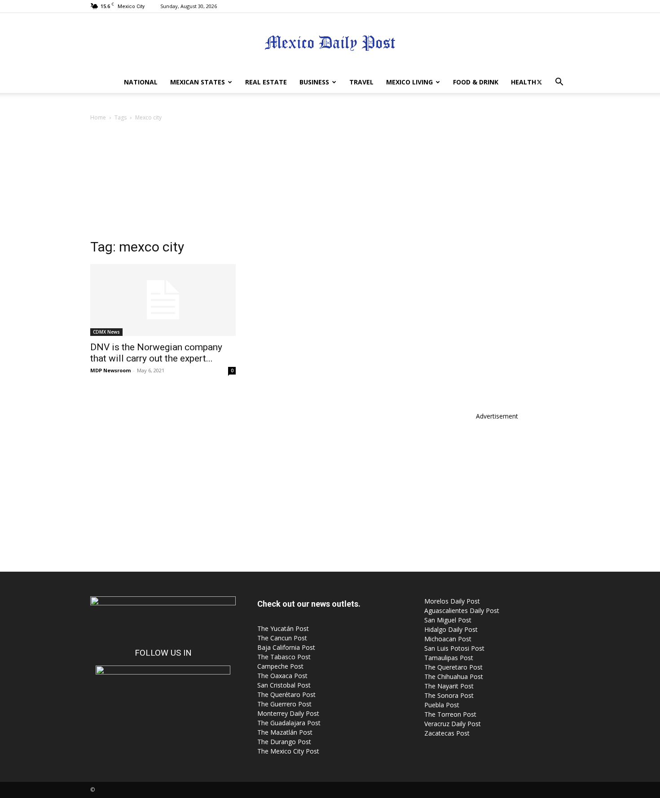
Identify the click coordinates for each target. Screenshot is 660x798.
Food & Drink (475, 82)
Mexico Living (409, 82)
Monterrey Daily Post (288, 713)
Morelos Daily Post (452, 601)
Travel (361, 82)
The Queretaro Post (453, 667)
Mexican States (197, 82)
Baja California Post (286, 647)
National (141, 82)
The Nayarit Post (449, 686)
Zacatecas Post (447, 733)
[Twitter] (539, 82)
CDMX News (106, 332)
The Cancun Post (282, 638)
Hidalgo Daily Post (451, 629)
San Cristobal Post (284, 685)
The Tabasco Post (284, 657)
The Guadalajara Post (289, 723)
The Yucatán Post (283, 628)
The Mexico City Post (288, 751)
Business (314, 82)
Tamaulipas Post (448, 657)
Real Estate (266, 82)
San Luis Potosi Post (454, 648)
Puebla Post (441, 705)
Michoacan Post (447, 639)
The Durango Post (284, 741)
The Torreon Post (450, 714)
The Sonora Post (449, 695)
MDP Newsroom (110, 370)
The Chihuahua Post (453, 676)
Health (523, 82)
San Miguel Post (447, 620)
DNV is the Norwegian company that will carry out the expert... (156, 353)
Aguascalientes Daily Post (461, 610)
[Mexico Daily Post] (330, 43)
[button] (559, 83)
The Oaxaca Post (282, 675)
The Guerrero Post (284, 704)
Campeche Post (280, 666)
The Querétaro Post (286, 694)
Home (98, 117)
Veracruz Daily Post (452, 723)
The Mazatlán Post (284, 732)
